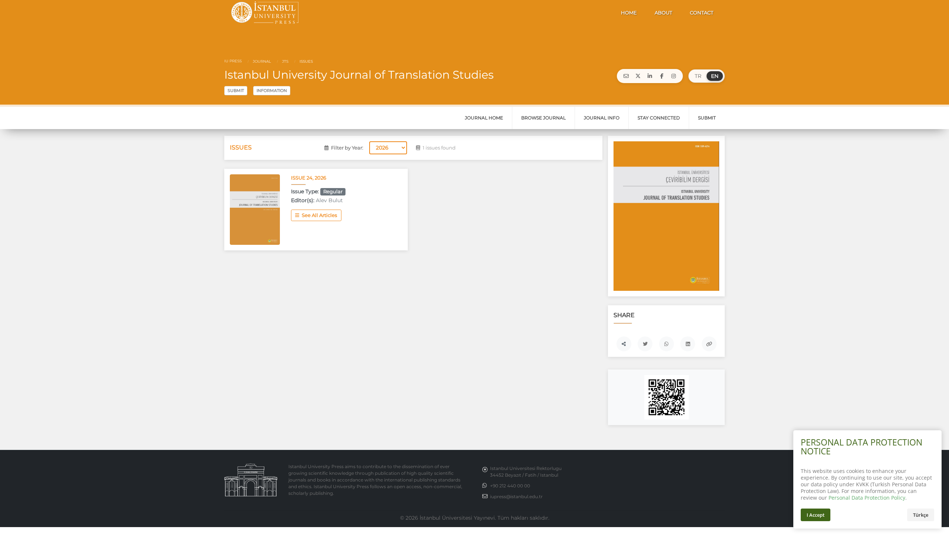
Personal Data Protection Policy (867, 497)
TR (698, 76)
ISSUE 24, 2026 (308, 178)
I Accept (815, 515)
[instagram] (673, 76)
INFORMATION (272, 90)
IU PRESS (233, 61)
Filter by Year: (346, 148)
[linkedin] (649, 76)
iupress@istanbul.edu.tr (516, 496)
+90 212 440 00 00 (510, 486)
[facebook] (661, 76)
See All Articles (319, 215)
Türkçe (920, 515)
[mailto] (626, 76)
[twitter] (638, 76)
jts (284, 61)
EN (714, 76)
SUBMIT (236, 90)
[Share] (623, 343)
